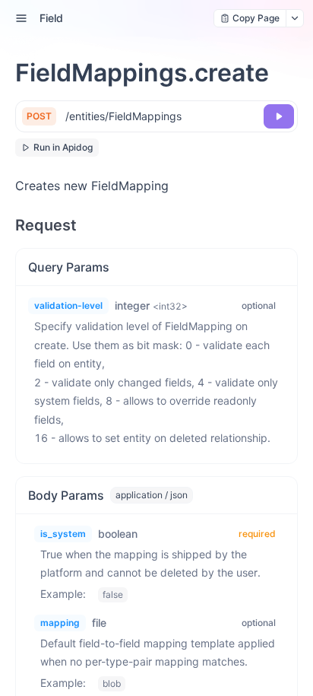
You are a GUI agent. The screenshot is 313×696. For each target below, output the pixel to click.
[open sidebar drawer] (21, 18)
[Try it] (279, 116)
